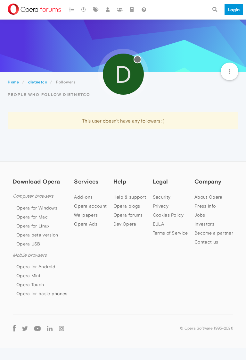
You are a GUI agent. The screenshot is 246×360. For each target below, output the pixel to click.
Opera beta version (37, 234)
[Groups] (120, 9)
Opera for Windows (36, 207)
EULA (158, 224)
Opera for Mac (32, 216)
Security (161, 197)
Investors (204, 224)
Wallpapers (86, 215)
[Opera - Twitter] (25, 328)
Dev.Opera (124, 224)
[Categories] (72, 9)
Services (86, 181)
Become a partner (213, 233)
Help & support (129, 197)
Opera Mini (28, 275)
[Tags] (96, 9)
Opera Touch (30, 284)
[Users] (108, 9)
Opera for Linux (33, 225)
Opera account (90, 206)
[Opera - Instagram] (61, 328)
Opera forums (128, 215)
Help (119, 181)
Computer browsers (33, 196)
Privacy (160, 206)
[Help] (144, 9)
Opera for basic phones (42, 293)
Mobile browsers (30, 255)
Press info (205, 206)
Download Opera (36, 181)
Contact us (206, 241)
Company (207, 181)
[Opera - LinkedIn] (50, 328)
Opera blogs (126, 206)
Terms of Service (170, 233)
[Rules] (132, 9)
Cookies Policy (168, 215)
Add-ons (83, 197)
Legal (160, 181)
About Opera (208, 197)
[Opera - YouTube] (37, 328)
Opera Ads (85, 224)
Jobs (199, 215)
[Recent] (84, 9)
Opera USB (28, 243)
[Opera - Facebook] (14, 328)
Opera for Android (35, 266)
